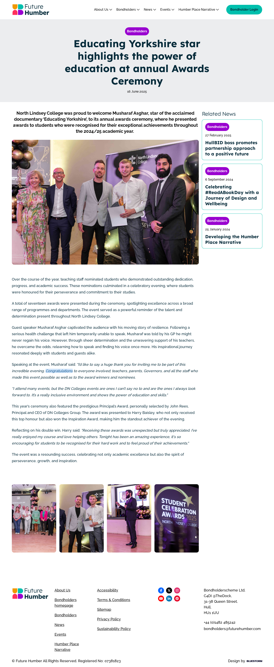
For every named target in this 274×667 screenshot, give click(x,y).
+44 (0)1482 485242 (219, 622)
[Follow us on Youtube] (161, 598)
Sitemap (104, 609)
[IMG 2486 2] (129, 518)
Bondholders (126, 9)
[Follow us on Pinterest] (177, 598)
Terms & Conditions (113, 600)
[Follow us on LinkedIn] (169, 598)
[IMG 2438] (176, 518)
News (148, 9)
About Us (101, 9)
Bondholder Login (244, 9)
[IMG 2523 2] (34, 518)
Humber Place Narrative (197, 9)
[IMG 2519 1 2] (81, 518)
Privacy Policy (109, 619)
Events (165, 9)
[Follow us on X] (169, 590)
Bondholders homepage (66, 603)
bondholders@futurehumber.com (232, 629)
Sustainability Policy (114, 629)
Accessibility (107, 590)
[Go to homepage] (31, 9)
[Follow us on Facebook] (161, 590)
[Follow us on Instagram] (177, 590)
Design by (236, 661)
